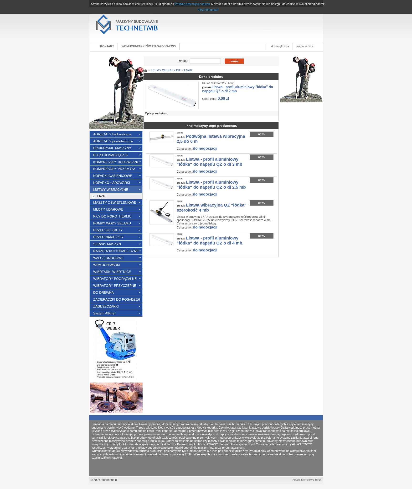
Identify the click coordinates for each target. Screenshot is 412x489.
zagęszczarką (185, 427)
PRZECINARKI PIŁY (108, 237)
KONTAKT (107, 46)
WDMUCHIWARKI (106, 265)
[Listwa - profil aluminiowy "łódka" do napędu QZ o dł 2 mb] (172, 108)
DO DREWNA (103, 292)
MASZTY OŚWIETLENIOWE (114, 202)
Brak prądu (137, 437)
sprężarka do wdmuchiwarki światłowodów (248, 434)
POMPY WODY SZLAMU (112, 223)
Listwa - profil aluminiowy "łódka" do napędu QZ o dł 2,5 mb (211, 185)
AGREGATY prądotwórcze (113, 141)
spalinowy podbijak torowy (159, 444)
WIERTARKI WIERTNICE (112, 272)
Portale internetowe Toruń (306, 479)
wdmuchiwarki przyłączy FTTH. (173, 454)
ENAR (101, 196)
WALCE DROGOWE (108, 258)
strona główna (280, 46)
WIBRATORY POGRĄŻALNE (115, 279)
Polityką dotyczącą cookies (192, 4)
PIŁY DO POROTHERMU (112, 216)
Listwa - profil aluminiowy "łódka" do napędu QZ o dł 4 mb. (210, 240)
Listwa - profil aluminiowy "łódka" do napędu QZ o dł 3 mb (209, 162)
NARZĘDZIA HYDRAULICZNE (116, 251)
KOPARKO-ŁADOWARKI (111, 183)
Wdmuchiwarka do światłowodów (113, 451)
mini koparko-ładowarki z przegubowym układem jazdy (191, 431)
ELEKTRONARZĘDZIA (110, 155)
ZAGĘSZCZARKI (106, 306)
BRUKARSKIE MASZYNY (112, 148)
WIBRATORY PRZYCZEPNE (114, 285)
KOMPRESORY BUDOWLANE (116, 162)
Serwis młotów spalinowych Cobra (241, 444)
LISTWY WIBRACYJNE (110, 189)
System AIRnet (104, 313)
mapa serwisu (305, 46)
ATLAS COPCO (302, 444)
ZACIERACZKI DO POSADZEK (116, 299)
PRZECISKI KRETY (108, 230)
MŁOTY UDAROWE (108, 209)
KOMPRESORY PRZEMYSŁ (114, 169)
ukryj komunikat (208, 9)
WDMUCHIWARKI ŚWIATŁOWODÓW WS (149, 46)
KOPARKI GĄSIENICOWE (112, 176)
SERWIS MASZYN (107, 244)
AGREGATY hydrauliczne (112, 134)
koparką (212, 427)
